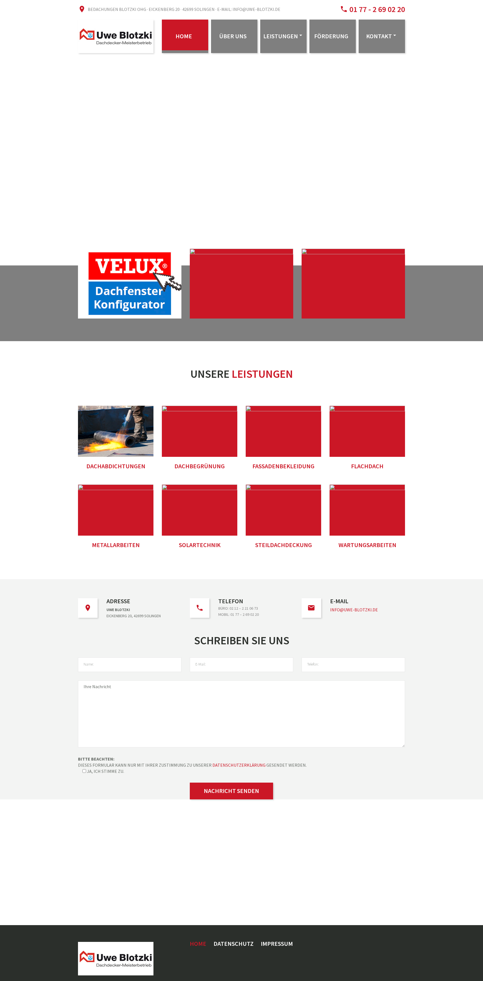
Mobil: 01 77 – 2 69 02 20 (238, 614)
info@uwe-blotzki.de (354, 609)
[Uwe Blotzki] (353, 284)
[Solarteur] (241, 284)
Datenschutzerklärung (239, 765)
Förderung (331, 36)
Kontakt (379, 36)
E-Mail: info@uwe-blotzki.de (248, 9)
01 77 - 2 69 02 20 (376, 9)
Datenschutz (234, 943)
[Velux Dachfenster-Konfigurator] (129, 284)
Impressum (277, 943)
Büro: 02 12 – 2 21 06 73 (238, 608)
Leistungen (280, 36)
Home (184, 36)
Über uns (233, 36)
